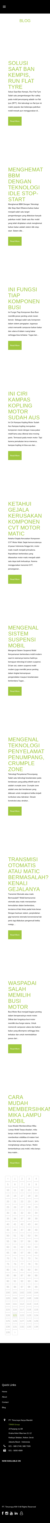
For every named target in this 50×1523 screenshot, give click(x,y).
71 (15, 1258)
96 (15, 1286)
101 (15, 1292)
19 (36, 1195)
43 (29, 1224)
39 (36, 1218)
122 (22, 1315)
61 (15, 1247)
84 (36, 1269)
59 (36, 1241)
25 (8, 1207)
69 (36, 1252)
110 (8, 1304)
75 (8, 1264)
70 (8, 1258)
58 (29, 1241)
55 (8, 1241)
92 (22, 1281)
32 (22, 1212)
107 (22, 1298)
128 (29, 1321)
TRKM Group (14, 1424)
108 (29, 1298)
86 (15, 1275)
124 (36, 1315)
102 (22, 1292)
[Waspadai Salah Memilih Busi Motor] (25, 962)
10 (8, 1190)
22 (22, 1201)
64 (36, 1247)
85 (8, 1275)
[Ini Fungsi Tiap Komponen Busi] (25, 268)
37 (22, 1218)
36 (15, 1218)
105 (8, 1298)
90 (8, 1281)
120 (8, 1315)
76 (15, 1264)
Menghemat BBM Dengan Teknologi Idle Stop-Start (25, 184)
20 (8, 1201)
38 (29, 1218)
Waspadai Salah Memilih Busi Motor (22, 995)
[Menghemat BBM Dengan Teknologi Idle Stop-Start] (25, 148)
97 (22, 1286)
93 (29, 1281)
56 (15, 1241)
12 (22, 1190)
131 (15, 1326)
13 (29, 1190)
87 (22, 1275)
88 (29, 1275)
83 (29, 1269)
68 (29, 1252)
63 (29, 1247)
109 (36, 1298)
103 (29, 1292)
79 (36, 1264)
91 (15, 1281)
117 (22, 1309)
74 (36, 1258)
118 (29, 1309)
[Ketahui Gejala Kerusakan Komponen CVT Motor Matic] (25, 483)
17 (22, 1195)
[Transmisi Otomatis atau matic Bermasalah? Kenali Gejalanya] (25, 838)
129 (36, 1321)
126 (15, 1321)
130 (8, 1326)
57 (22, 1241)
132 (22, 1326)
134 (36, 1326)
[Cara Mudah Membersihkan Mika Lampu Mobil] (25, 1076)
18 (29, 1195)
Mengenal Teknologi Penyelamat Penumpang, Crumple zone (26, 754)
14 (36, 1190)
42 (22, 1224)
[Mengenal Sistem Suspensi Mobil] (25, 606)
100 (8, 1292)
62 (22, 1247)
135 (8, 1332)
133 (29, 1326)
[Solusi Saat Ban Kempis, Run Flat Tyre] (25, 42)
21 (15, 1201)
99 (36, 1286)
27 (22, 1207)
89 (36, 1275)
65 (8, 1252)
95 (8, 1286)
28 (29, 1207)
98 (29, 1286)
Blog (4, 1407)
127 (22, 1321)
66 (15, 1252)
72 (22, 1258)
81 (15, 1269)
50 (8, 1235)
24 (36, 1201)
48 (29, 1230)
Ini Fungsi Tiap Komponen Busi (24, 298)
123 (29, 1315)
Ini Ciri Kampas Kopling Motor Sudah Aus (24, 405)
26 (15, 1207)
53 (29, 1235)
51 (15, 1235)
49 (36, 1230)
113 (29, 1304)
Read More (15, 121)
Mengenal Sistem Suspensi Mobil (23, 636)
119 (36, 1309)
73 (29, 1258)
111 (15, 1304)
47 (22, 1230)
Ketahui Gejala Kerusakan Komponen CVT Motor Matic (25, 519)
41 (15, 1224)
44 (36, 1224)
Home (4, 1391)
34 (36, 1212)
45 (8, 1230)
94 (36, 1281)
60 (8, 1247)
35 (8, 1218)
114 (36, 1304)
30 (8, 1212)
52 (22, 1235)
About (4, 1397)
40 (8, 1224)
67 (22, 1252)
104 (36, 1292)
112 (22, 1304)
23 (29, 1201)
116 (15, 1309)
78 (29, 1264)
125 (8, 1321)
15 (8, 1195)
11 (15, 1190)
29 (36, 1207)
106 (15, 1298)
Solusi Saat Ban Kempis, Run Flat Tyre (21, 75)
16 (15, 1195)
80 (8, 1269)
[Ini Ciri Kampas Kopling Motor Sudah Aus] (25, 373)
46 (15, 1230)
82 (22, 1269)
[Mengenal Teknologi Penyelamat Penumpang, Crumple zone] (25, 718)
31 (15, 1212)
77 (22, 1264)
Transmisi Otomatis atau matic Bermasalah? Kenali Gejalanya (28, 874)
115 (8, 1309)
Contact (5, 1402)
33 (29, 1212)
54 (36, 1235)
